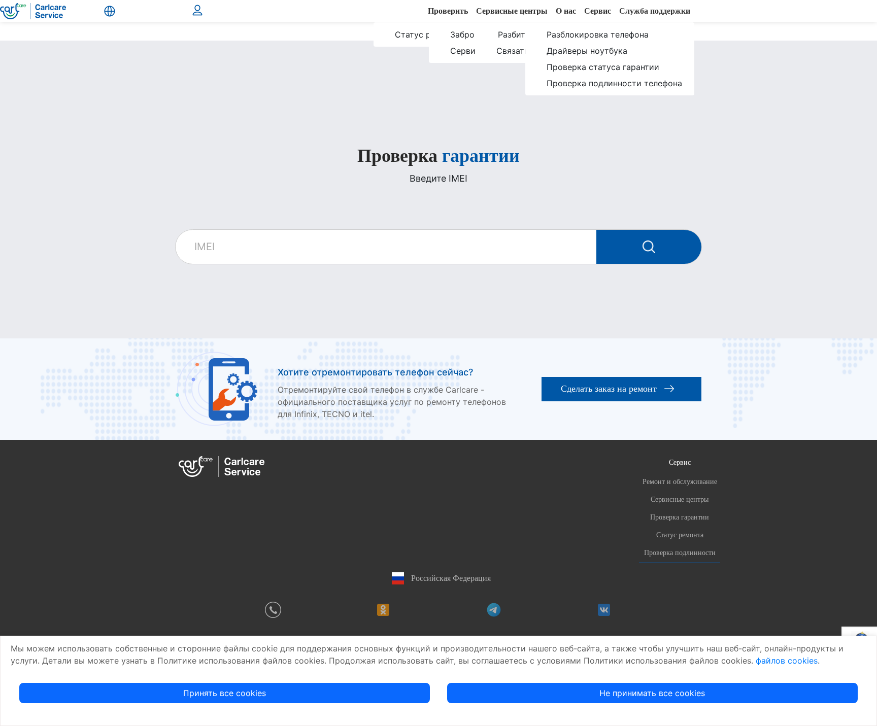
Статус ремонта (679, 535)
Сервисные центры (680, 499)
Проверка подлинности (680, 553)
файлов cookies (787, 660)
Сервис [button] (680, 462)
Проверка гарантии (679, 517)
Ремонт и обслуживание (680, 482)
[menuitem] (421, 42)
